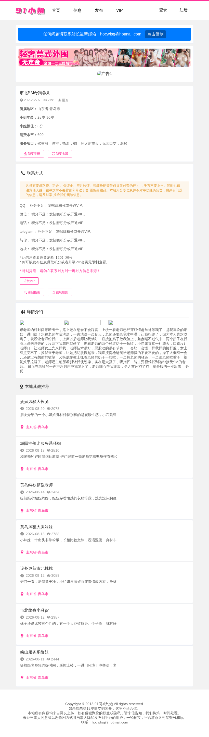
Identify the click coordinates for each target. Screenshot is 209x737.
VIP (119, 10)
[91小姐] (30, 10)
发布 (99, 10)
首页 (56, 10)
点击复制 (155, 34)
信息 (77, 10)
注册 (183, 10)
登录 (163, 10)
